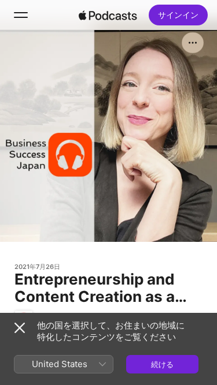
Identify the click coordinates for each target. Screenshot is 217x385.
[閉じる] (19, 328)
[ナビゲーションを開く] (21, 15)
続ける (162, 364)
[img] (108, 15)
